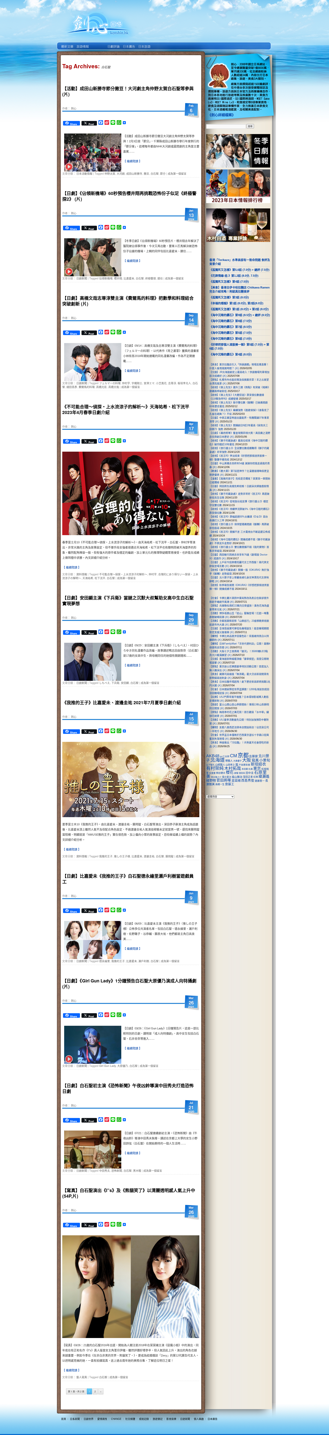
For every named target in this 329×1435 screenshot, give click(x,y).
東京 (257, 768)
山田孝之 (230, 765)
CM (233, 755)
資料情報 (81, 574)
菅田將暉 (223, 780)
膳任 (160, 278)
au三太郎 (224, 756)
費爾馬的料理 (87, 387)
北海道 (217, 760)
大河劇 (121, 173)
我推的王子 (106, 856)
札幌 (250, 769)
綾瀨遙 (264, 777)
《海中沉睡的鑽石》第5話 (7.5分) (230, 332)
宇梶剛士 (137, 383)
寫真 (255, 760)
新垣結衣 (258, 764)
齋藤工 (229, 784)
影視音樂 (171, 1419)
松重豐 (212, 773)
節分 (162, 173)
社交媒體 (130, 1419)
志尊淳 (172, 383)
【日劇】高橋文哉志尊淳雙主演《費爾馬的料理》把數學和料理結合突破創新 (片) (128, 301)
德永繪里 (104, 961)
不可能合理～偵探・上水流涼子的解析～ (123, 574)
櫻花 (229, 772)
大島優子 (237, 761)
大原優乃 (122, 1066)
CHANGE (116, 1419)
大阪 (246, 760)
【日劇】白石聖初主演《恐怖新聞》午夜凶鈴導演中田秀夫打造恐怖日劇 (128, 1088)
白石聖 (155, 173)
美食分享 (159, 43)
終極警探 (150, 278)
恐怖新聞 (116, 1170)
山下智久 (210, 765)
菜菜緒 (236, 780)
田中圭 (250, 772)
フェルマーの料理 (110, 383)
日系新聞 (75, 1419)
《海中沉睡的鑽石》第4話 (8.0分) (230, 354)
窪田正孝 (248, 777)
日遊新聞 (185, 1419)
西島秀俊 (247, 780)
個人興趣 (199, 1419)
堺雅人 (229, 760)
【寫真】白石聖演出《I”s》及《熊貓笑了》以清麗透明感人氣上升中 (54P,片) (128, 1193)
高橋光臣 (101, 387)
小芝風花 (161, 383)
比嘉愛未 (129, 278)
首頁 (63, 1419)
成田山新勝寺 (134, 173)
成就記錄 (144, 1419)
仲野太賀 (110, 173)
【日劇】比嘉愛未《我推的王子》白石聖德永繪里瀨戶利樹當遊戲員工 (128, 879)
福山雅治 (237, 776)
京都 (243, 755)
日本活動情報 (84, 173)
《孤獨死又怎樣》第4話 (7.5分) (229, 281)
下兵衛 (115, 683)
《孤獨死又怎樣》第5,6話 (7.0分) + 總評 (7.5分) (239, 269)
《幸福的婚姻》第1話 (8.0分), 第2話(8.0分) (236, 303)
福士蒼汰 (226, 777)
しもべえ (104, 683)
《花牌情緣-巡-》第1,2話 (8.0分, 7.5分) (233, 275)
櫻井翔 (118, 278)
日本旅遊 (144, 43)
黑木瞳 (137, 1170)
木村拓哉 (232, 768)
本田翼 (245, 769)
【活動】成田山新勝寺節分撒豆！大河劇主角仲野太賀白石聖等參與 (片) (128, 91)
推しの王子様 (122, 856)
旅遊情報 (97, 43)
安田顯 (125, 683)
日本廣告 (128, 43)
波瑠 (236, 773)
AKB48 (212, 755)
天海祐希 (87, 578)
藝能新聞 (82, 43)
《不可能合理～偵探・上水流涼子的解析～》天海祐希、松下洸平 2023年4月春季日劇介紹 (125, 409)
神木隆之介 (216, 777)
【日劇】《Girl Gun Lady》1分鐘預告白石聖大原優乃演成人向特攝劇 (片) (129, 983)
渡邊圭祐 (149, 856)
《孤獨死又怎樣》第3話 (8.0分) (229, 297)
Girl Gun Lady (107, 1066)
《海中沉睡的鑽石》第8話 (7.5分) (230, 321)
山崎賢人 (220, 764)
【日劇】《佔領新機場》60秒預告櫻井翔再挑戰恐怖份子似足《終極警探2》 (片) (129, 196)
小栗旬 (264, 760)
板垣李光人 (184, 383)
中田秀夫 (104, 1170)
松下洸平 (100, 578)
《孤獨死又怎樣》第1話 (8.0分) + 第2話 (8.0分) (239, 309)
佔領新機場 (106, 278)
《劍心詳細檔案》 (221, 115)
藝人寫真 (81, 1377)
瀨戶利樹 (143, 961)
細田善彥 (71, 387)
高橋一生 (219, 784)
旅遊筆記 (158, 1419)
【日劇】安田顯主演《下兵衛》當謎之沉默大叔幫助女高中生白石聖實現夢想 (128, 600)
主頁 (67, 43)
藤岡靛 (169, 856)
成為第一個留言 (177, 173)
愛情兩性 (102, 1419)
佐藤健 (253, 756)
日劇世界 (113, 43)
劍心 (73, 108)
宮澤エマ (149, 383)
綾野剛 (211, 780)
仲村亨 (126, 383)
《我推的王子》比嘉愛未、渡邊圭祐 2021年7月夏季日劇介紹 (121, 702)
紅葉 (255, 777)
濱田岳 (242, 773)
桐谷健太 (220, 773)
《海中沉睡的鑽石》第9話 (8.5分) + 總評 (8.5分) (239, 315)
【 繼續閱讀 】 (132, 161)
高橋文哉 (113, 387)
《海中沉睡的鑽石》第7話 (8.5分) (230, 326)
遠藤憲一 (260, 780)
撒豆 (146, 173)
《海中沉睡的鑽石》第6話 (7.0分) (230, 338)
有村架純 (215, 768)
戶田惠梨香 (244, 765)
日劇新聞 (81, 278)
